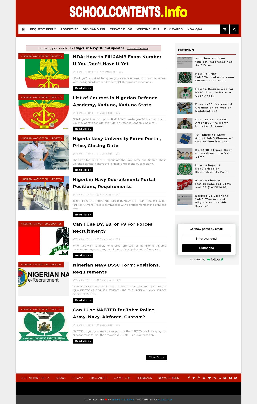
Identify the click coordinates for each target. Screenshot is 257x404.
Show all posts (137, 48)
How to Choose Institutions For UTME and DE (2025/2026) (213, 184)
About (60, 378)
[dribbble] (215, 377)
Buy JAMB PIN (94, 29)
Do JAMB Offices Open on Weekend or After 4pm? (213, 153)
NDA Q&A (194, 29)
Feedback (144, 378)
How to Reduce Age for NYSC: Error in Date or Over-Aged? (214, 92)
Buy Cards (173, 29)
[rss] (220, 377)
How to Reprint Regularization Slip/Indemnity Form (212, 168)
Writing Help (148, 29)
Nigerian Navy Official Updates (41, 56)
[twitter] (194, 377)
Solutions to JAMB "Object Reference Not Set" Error (214, 62)
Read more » (83, 88)
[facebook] (189, 377)
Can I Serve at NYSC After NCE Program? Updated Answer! (211, 123)
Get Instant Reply (35, 378)
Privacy (77, 378)
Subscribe (206, 248)
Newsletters (168, 378)
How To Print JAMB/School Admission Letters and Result (214, 77)
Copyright (122, 378)
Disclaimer (99, 378)
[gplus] (199, 377)
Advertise (69, 29)
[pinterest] (204, 377)
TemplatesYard (123, 399)
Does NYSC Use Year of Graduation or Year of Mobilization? (214, 107)
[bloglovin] (209, 377)
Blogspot (165, 399)
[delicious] (235, 377)
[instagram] (230, 377)
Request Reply (43, 29)
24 (120, 280)
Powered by (197, 259)
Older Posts (156, 357)
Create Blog (121, 29)
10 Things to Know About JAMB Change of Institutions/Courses (214, 138)
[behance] (225, 377)
